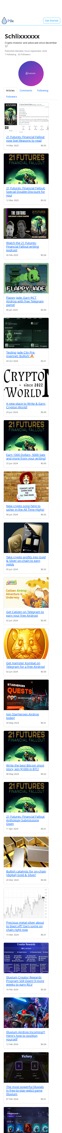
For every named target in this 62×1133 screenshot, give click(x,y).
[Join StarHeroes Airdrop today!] (26, 695)
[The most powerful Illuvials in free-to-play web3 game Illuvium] (26, 1067)
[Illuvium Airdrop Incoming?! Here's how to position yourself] (26, 1012)
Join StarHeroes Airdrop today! (22, 716)
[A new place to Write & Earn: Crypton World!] (26, 384)
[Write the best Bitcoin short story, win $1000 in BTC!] (26, 746)
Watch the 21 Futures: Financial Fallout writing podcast (22, 246)
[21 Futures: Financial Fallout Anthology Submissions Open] (26, 797)
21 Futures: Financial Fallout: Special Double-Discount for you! (25, 191)
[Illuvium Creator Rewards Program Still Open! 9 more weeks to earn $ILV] (26, 958)
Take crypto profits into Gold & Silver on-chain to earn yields (26, 560)
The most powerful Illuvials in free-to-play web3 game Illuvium (25, 1090)
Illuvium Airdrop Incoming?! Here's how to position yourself (25, 1035)
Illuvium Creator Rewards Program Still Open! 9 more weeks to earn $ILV (25, 981)
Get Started (51, 20)
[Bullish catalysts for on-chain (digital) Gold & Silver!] (26, 852)
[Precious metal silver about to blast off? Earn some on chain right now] (26, 903)
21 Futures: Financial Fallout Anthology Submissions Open (25, 820)
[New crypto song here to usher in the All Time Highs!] (26, 486)
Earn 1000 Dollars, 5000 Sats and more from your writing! (26, 456)
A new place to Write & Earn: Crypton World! (26, 405)
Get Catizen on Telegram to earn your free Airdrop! (25, 614)
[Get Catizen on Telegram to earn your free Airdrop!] (26, 592)
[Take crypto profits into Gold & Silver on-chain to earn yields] (26, 538)
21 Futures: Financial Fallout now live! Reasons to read (25, 139)
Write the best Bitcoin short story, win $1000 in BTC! (25, 767)
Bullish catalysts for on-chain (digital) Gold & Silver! (26, 873)
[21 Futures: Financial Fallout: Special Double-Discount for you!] (26, 169)
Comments (26, 90)
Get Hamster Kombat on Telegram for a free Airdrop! (25, 665)
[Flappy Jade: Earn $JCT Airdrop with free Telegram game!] (26, 278)
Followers (11, 96)
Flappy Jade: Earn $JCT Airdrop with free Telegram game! (25, 301)
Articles (10, 90)
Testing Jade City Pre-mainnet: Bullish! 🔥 (20, 354)
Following (42, 90)
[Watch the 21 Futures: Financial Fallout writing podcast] (26, 223)
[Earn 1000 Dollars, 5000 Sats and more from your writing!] (26, 435)
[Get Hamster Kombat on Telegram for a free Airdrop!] (26, 643)
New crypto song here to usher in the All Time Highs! (25, 508)
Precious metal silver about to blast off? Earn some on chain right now (25, 926)
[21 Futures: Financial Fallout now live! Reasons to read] (26, 117)
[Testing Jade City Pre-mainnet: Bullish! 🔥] (26, 333)
